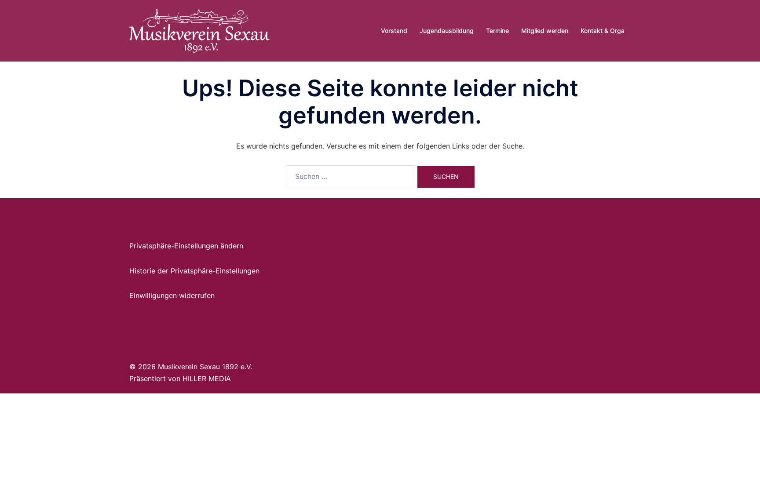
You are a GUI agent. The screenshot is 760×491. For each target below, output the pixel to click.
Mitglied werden (544, 30)
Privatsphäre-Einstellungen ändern (186, 245)
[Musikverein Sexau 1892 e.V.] (199, 29)
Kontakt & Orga (603, 30)
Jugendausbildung (447, 30)
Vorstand (394, 30)
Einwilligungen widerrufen (172, 295)
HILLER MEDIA (207, 378)
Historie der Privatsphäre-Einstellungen (194, 270)
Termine (497, 30)
